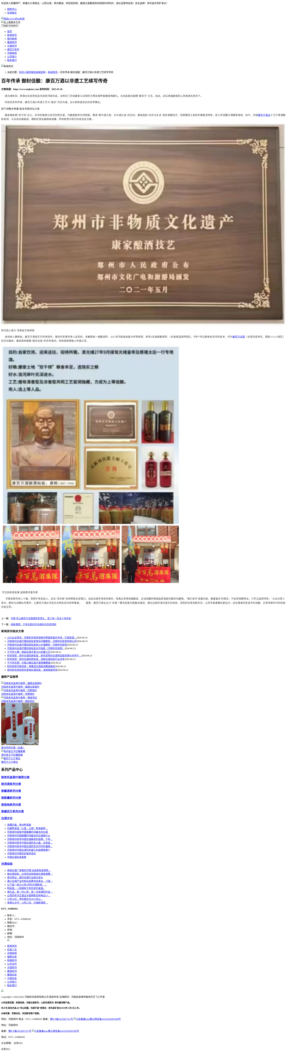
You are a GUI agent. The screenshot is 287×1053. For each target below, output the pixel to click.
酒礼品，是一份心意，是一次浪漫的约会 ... (30, 892)
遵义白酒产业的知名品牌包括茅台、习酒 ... (30, 881)
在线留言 (12, 13)
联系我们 (12, 60)
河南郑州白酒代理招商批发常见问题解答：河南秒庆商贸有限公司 (42, 641)
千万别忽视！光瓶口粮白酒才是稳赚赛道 (28, 663)
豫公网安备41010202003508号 (105, 1019)
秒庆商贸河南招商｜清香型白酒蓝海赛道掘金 (31, 666)
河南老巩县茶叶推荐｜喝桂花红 (18, 701)
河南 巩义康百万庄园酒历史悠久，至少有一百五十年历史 (41, 618)
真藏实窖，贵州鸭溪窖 (19, 825)
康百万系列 (13, 49)
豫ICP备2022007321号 (62, 1019)
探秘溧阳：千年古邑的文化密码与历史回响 (33, 624)
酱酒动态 (12, 974)
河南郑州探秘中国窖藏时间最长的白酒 (27, 832)
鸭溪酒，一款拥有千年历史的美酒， (26, 888)
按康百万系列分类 (12, 811)
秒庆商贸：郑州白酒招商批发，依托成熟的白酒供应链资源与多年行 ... (44, 655)
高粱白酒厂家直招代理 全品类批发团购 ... (29, 870)
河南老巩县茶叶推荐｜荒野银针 (18, 694)
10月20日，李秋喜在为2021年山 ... (25, 899)
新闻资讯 (12, 35)
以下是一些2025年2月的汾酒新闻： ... (27, 884)
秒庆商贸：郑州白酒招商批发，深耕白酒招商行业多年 (36, 659)
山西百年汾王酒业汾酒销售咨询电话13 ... (28, 895)
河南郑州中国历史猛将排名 (21, 853)
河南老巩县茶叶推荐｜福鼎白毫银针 (20, 687)
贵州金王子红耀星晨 (12, 755)
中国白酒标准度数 (16, 857)
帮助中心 (12, 9)
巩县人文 (12, 949)
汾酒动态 (7, 863)
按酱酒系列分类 (11, 790)
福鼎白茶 (12, 957)
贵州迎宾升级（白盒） (13, 747)
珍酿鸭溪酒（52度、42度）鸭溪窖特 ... (27, 828)
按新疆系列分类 (11, 797)
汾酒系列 (12, 46)
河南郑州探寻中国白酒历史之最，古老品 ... (30, 843)
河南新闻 (12, 53)
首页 (9, 31)
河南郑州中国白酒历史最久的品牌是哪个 (28, 850)
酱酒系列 (12, 42)
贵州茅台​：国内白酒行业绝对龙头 (25, 877)
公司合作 (12, 964)
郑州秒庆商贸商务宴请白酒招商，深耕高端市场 (32, 670)
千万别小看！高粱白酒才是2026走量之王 (28, 652)
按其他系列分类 (11, 804)
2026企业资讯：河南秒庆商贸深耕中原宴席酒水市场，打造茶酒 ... (42, 637)
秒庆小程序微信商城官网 (32, 72)
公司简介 (12, 56)
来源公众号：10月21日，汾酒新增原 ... (27, 902)
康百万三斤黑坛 (9, 762)
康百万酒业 (264, 115)
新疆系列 (12, 960)
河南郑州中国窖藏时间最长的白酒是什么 (28, 835)
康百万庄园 (238, 336)
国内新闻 (12, 38)
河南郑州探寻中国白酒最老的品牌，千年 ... (30, 839)
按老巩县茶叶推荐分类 (15, 777)
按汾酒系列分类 (11, 784)
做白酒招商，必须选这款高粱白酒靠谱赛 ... (30, 874)
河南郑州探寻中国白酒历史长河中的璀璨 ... (30, 846)
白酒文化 (7, 818)
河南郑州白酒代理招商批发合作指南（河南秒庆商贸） (36, 648)
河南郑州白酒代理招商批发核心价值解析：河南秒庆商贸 (37, 645)
